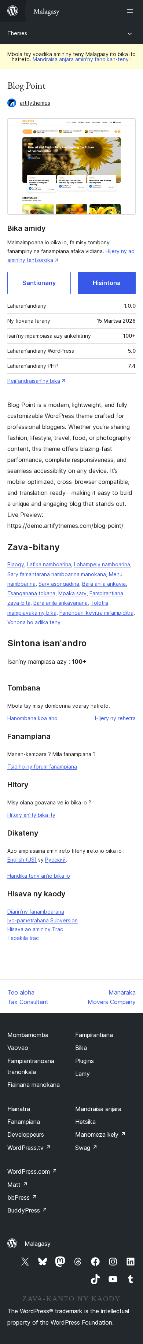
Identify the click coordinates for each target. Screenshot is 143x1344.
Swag (86, 1147)
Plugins (84, 1061)
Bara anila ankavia (104, 584)
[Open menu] (131, 11)
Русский (55, 859)
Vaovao (17, 1047)
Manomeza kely (100, 1134)
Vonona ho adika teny (33, 622)
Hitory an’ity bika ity (31, 815)
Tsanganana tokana (31, 593)
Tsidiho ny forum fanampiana (42, 766)
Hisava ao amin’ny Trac (35, 929)
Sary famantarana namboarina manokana (56, 574)
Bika (81, 1047)
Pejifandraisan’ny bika (33, 381)
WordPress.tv (29, 1147)
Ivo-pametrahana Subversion (42, 920)
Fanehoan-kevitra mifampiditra (96, 613)
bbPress (22, 1197)
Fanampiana (23, 1121)
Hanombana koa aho (32, 718)
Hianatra (18, 1108)
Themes (17, 33)
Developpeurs (25, 1134)
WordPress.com (32, 1171)
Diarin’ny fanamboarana (35, 911)
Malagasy (38, 1243)
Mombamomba (27, 1034)
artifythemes (35, 103)
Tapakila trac (23, 938)
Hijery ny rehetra (115, 718)
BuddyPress (27, 1210)
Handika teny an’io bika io (38, 876)
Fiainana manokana (33, 1084)
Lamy (82, 1073)
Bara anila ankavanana (60, 603)
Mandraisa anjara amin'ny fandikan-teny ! (82, 59)
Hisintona (107, 282)
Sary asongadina (58, 584)
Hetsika (85, 1121)
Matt (17, 1184)
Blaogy (15, 564)
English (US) (22, 859)
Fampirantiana (94, 1034)
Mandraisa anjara (98, 1108)
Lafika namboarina (49, 564)
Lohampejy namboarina (102, 564)
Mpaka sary (72, 593)
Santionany (39, 282)
